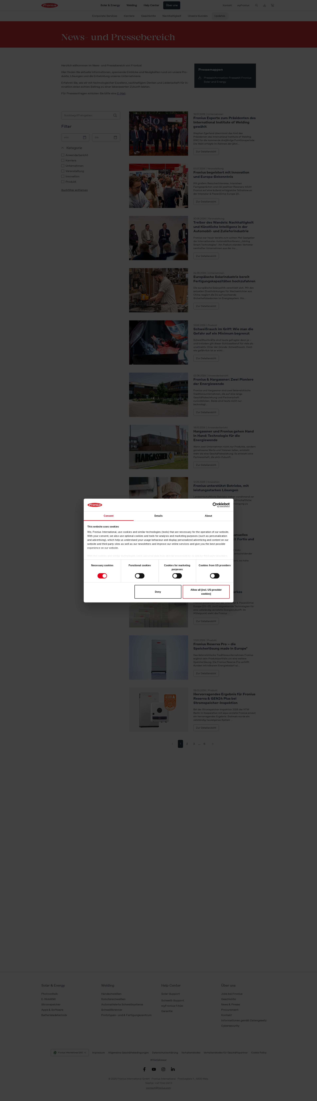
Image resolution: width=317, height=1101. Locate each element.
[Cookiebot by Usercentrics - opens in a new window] (215, 505)
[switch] (139, 576)
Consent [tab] (109, 515)
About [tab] (208, 515)
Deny (158, 591)
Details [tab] (158, 515)
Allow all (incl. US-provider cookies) (206, 591)
